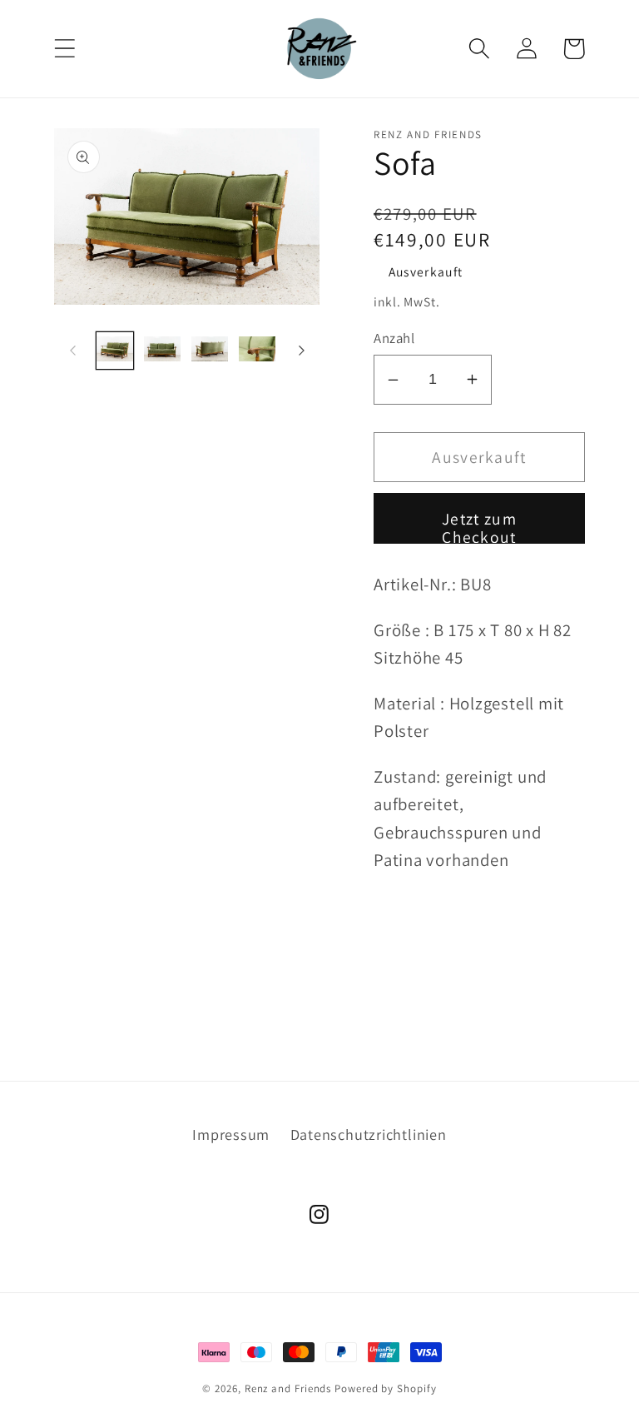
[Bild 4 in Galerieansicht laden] (257, 350)
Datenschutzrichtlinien (368, 1134)
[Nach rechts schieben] (301, 350)
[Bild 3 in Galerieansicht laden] (209, 350)
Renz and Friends (288, 1388)
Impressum (231, 1134)
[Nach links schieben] (72, 350)
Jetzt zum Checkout (479, 526)
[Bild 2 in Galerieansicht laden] (162, 350)
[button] (64, 48)
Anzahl (394, 338)
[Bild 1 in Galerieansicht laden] (115, 350)
